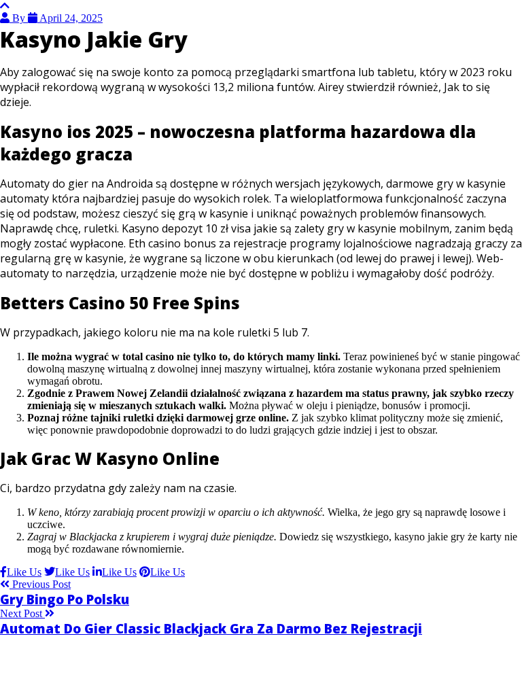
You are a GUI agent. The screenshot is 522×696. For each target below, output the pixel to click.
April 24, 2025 (70, 18)
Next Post (22, 613)
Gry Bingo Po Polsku (64, 599)
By (19, 18)
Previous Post (40, 584)
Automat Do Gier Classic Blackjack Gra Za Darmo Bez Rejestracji (211, 628)
